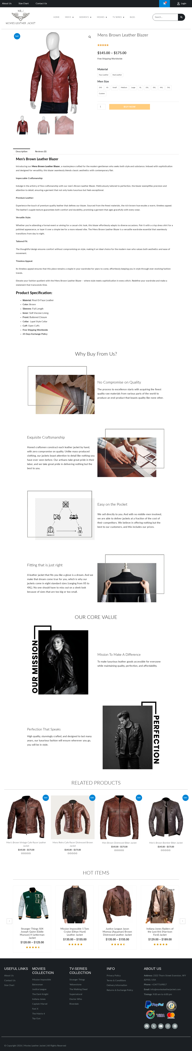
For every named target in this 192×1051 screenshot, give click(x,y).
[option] (32, 919)
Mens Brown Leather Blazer (46, 166)
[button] (89, 37)
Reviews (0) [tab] (40, 151)
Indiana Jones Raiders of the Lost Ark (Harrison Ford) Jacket (159, 932)
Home (56, 17)
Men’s (68, 17)
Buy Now (130, 107)
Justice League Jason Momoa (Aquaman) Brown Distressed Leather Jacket (117, 932)
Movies (100, 17)
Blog (132, 17)
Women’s (84, 17)
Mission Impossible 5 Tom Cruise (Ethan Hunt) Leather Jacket (74, 932)
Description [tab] (21, 151)
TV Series (117, 17)
